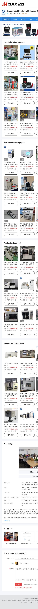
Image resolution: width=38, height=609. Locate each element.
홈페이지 (6, 19)
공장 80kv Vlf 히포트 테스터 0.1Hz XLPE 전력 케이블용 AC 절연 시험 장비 (27, 95)
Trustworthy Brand (11, 543)
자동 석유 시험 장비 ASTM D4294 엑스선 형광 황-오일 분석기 (27, 164)
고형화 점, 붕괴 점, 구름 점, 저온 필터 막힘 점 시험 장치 (27, 226)
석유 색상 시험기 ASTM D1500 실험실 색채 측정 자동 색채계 (10, 426)
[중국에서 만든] (13, 3)
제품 (15, 19)
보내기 (18, 584)
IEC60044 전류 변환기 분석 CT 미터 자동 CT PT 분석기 (27, 64)
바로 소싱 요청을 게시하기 (23, 588)
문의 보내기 (11, 72)
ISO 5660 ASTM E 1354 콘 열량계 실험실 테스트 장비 (10, 265)
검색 (31, 19)
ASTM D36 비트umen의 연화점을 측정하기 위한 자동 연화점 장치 (26, 365)
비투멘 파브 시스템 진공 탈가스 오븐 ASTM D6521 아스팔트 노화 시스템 (27, 426)
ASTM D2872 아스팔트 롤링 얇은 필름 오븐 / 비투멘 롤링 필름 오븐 (27, 396)
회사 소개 (23, 19)
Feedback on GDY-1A (27, 543)
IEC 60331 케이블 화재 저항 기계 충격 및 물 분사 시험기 (27, 295)
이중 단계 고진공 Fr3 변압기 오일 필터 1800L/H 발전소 (10, 64)
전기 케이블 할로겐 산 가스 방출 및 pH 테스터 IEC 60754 (11, 295)
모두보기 (6, 520)
